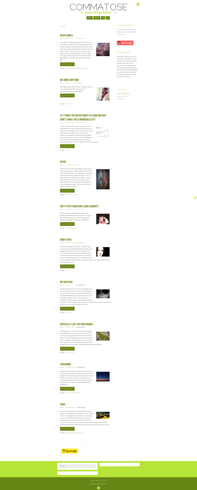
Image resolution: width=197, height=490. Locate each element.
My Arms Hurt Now (69, 80)
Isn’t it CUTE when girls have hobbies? (79, 206)
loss (81, 68)
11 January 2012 (69, 165)
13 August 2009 (69, 327)
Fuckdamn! (65, 364)
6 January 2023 (69, 38)
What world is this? (122, 96)
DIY (103, 480)
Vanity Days (66, 239)
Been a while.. (67, 35)
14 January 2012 (69, 122)
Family (77, 38)
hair (67, 104)
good (76, 432)
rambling (86, 68)
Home (92, 480)
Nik (63, 38)
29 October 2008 (70, 407)
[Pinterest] (195, 197)
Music (82, 209)
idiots (70, 352)
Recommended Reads (123, 94)
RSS (106, 480)
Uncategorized (77, 83)
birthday (68, 392)
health (67, 352)
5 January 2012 (69, 209)
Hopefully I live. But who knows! (76, 324)
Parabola (98, 484)
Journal (81, 38)
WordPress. (104, 484)
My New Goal (66, 282)
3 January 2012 (69, 242)
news (71, 312)
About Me (98, 480)
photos (76, 194)
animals (67, 68)
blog (78, 68)
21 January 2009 (69, 367)
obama (73, 392)
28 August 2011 (69, 285)
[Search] (94, 466)
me (83, 68)
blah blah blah (73, 68)
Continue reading (67, 64)
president (78, 392)
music (74, 228)
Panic (62, 404)
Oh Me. (63, 161)
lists (67, 150)
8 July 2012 (68, 83)
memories (70, 228)
